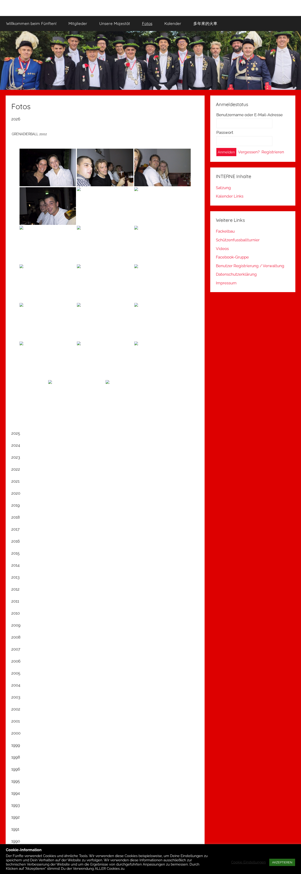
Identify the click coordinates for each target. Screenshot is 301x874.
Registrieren (272, 152)
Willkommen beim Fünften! (31, 23)
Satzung (223, 187)
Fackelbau (225, 231)
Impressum (226, 283)
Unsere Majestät (114, 23)
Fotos (147, 23)
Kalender (172, 23)
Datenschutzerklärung (236, 274)
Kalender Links (229, 196)
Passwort (224, 132)
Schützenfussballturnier (238, 240)
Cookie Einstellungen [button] (248, 862)
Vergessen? (249, 152)
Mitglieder (77, 23)
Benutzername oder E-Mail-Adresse (249, 114)
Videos (222, 248)
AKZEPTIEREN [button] (282, 862)
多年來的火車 (205, 23)
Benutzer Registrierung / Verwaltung (250, 265)
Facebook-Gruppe (232, 257)
